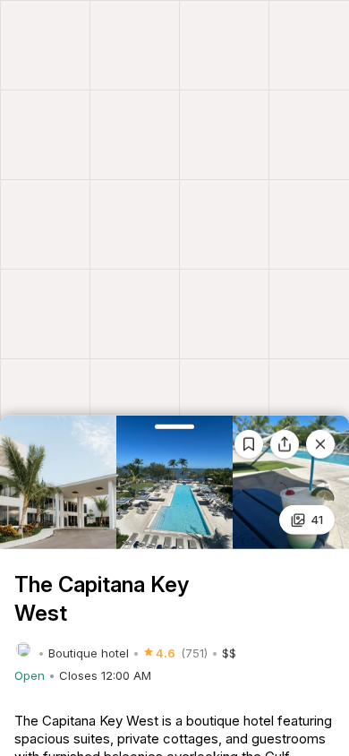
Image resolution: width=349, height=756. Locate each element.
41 (317, 519)
